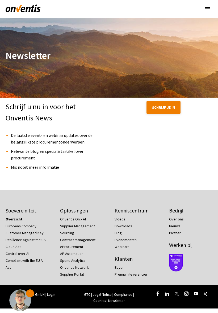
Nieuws (175, 226)
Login (51, 294)
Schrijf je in (163, 107)
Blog (118, 233)
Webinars (122, 246)
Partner (175, 233)
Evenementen (126, 239)
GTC (87, 294)
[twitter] (177, 294)
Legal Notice (102, 294)
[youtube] (196, 294)
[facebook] (158, 294)
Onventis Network (74, 267)
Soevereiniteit (21, 210)
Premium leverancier (131, 274)
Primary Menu (207, 9)
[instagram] (186, 294)
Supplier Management (77, 226)
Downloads (123, 226)
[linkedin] (167, 294)
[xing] (205, 294)
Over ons (176, 219)
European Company (21, 226)
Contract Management (77, 239)
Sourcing (67, 233)
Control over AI (17, 253)
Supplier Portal (72, 274)
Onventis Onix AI (73, 219)
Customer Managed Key (25, 233)
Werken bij (180, 245)
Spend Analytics (73, 260)
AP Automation (71, 253)
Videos (120, 219)
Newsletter (116, 300)
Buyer (119, 267)
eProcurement (71, 246)
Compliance (123, 294)
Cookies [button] (99, 300)
